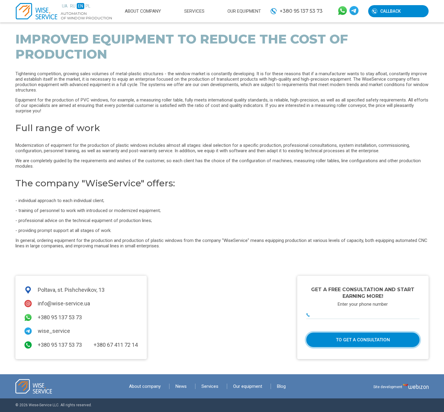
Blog (281, 386)
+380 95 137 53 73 (301, 11)
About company (143, 11)
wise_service (54, 331)
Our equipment (244, 11)
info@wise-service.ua (64, 303)
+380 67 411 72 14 (116, 345)
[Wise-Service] (36, 11)
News (181, 386)
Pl (87, 6)
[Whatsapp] (342, 11)
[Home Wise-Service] (33, 386)
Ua (65, 6)
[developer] (416, 386)
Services (194, 11)
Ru (73, 6)
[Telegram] (354, 11)
